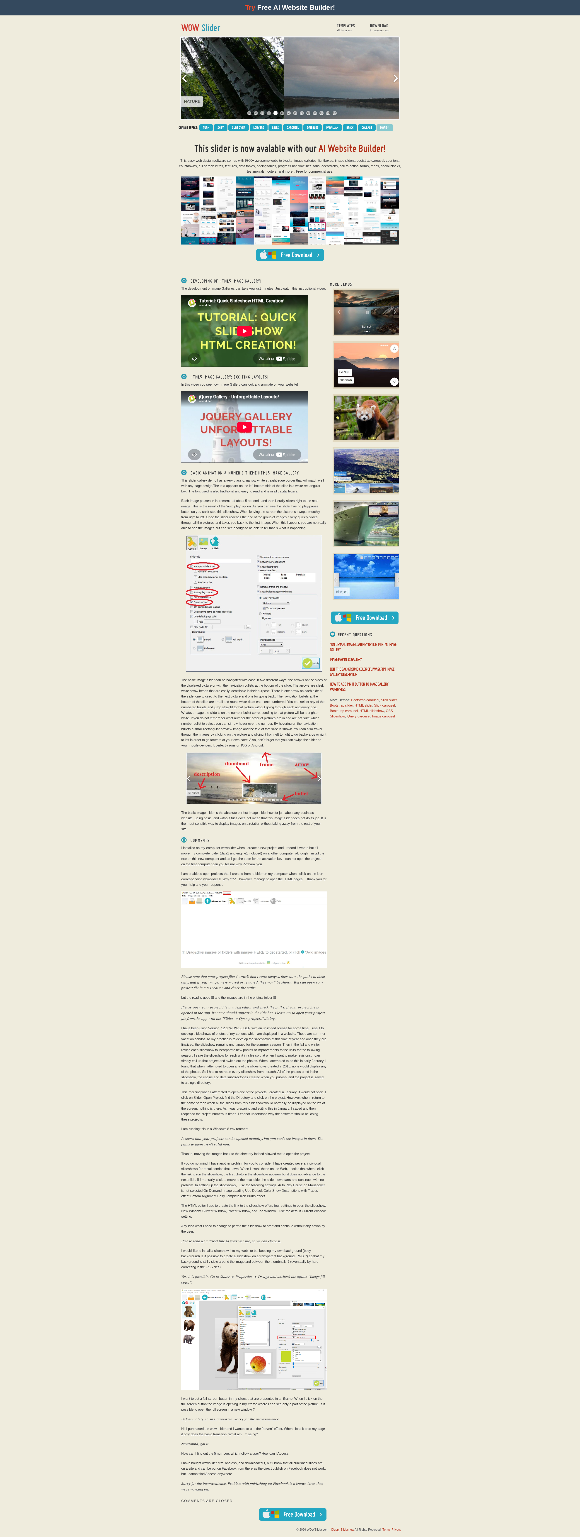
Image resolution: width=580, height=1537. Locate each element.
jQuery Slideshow (342, 1529)
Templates (346, 27)
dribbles (312, 127)
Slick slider (389, 700)
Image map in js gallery (346, 659)
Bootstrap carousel (365, 700)
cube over (238, 127)
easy (191, 160)
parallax (332, 127)
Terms (386, 1529)
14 (334, 113)
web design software (211, 160)
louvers (258, 127)
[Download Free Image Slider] (365, 617)
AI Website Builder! (352, 148)
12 (321, 113)
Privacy (396, 1529)
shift (221, 127)
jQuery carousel (358, 716)
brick (349, 127)
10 (308, 113)
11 (315, 113)
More (384, 127)
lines (275, 127)
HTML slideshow (372, 711)
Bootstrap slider (341, 705)
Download (380, 27)
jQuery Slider (201, 28)
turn (206, 127)
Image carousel (383, 716)
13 (328, 113)
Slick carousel (384, 705)
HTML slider (363, 705)
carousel (293, 127)
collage (367, 127)
